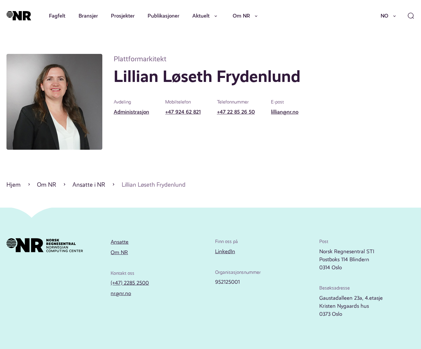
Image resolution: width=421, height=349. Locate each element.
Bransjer (88, 16)
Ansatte (120, 242)
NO (384, 16)
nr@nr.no (121, 293)
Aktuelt (201, 16)
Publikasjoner (163, 16)
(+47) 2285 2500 (130, 283)
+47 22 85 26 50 (236, 112)
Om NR (241, 16)
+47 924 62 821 (183, 112)
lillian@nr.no (284, 112)
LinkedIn (225, 251)
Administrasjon (131, 112)
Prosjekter (123, 16)
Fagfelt (57, 16)
